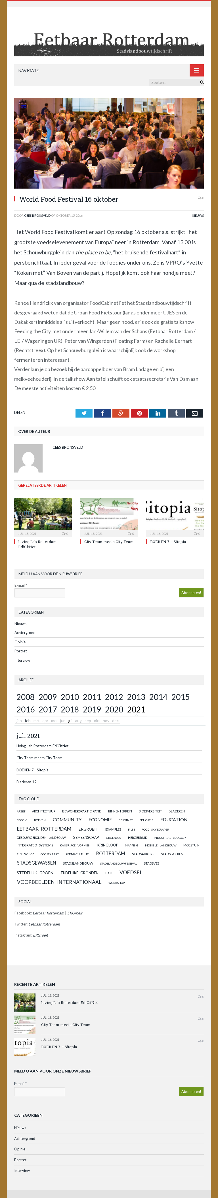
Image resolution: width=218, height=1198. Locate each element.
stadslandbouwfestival (118, 863)
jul (70, 720)
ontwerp (25, 854)
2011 (92, 697)
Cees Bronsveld (37, 215)
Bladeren (177, 811)
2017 (48, 709)
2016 (25, 709)
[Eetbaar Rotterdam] (109, 36)
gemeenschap (86, 837)
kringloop (107, 845)
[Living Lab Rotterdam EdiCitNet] (43, 517)
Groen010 (113, 837)
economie (100, 819)
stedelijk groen (35, 872)
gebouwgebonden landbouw (41, 837)
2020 (114, 709)
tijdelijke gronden (79, 873)
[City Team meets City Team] (109, 517)
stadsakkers (143, 854)
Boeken (40, 820)
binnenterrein (120, 811)
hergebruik (137, 837)
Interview (22, 660)
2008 (25, 697)
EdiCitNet (126, 820)
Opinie (20, 642)
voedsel (131, 872)
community (67, 819)
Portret (20, 651)
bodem (22, 820)
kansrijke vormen (75, 845)
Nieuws (198, 215)
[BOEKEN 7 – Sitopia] (175, 517)
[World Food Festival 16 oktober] (109, 144)
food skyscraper (155, 829)
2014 (158, 697)
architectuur (43, 811)
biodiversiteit (150, 811)
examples (113, 829)
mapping (131, 845)
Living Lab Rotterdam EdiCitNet (42, 746)
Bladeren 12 (26, 782)
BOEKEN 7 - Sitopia (32, 770)
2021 (136, 709)
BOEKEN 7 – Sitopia (168, 541)
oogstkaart (50, 854)
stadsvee (151, 863)
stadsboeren (172, 854)
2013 (136, 697)
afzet (21, 811)
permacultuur (77, 854)
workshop (116, 882)
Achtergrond (24, 632)
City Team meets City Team (109, 541)
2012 (114, 697)
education (174, 819)
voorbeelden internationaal (59, 882)
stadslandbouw (78, 863)
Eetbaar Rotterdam (44, 829)
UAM (108, 873)
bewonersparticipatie (81, 811)
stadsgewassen (36, 862)
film (131, 829)
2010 (70, 697)
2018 (70, 709)
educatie (146, 820)
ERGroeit (88, 829)
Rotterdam (110, 853)
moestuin (191, 845)
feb (28, 720)
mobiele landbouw (161, 845)
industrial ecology (170, 837)
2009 (48, 697)
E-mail (20, 585)
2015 (180, 697)
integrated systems (35, 845)
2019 (92, 709)
